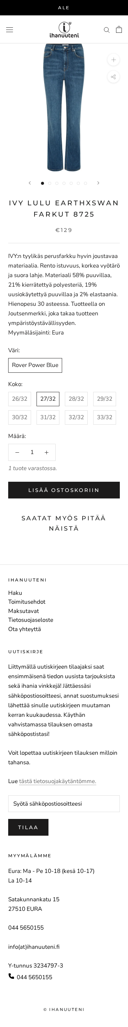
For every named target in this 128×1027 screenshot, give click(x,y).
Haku (15, 593)
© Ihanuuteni (64, 1009)
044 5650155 (34, 977)
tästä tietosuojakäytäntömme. (57, 781)
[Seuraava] (98, 182)
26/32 (19, 399)
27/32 (48, 399)
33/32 (104, 417)
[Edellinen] (30, 182)
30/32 (19, 417)
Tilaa (28, 827)
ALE (64, 7)
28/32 (76, 399)
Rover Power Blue (35, 365)
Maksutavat (23, 611)
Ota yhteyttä (24, 629)
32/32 (76, 417)
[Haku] (107, 29)
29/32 (104, 399)
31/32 (48, 417)
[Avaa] (9, 29)
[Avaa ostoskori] (119, 29)
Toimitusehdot (26, 602)
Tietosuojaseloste (30, 620)
